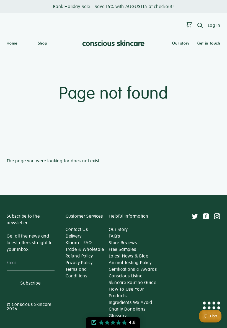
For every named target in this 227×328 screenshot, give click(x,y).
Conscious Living (126, 276)
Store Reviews (123, 243)
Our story (180, 43)
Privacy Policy (79, 262)
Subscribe (30, 283)
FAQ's (114, 236)
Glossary (118, 316)
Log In (214, 25)
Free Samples (122, 249)
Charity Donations (127, 309)
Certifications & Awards (133, 269)
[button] (113, 322)
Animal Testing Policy (130, 262)
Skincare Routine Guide (132, 282)
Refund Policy (79, 256)
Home (12, 43)
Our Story (118, 229)
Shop (42, 43)
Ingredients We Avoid (130, 302)
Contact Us (77, 229)
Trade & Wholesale (85, 249)
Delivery (73, 236)
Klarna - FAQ (79, 243)
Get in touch (208, 43)
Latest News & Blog (128, 256)
